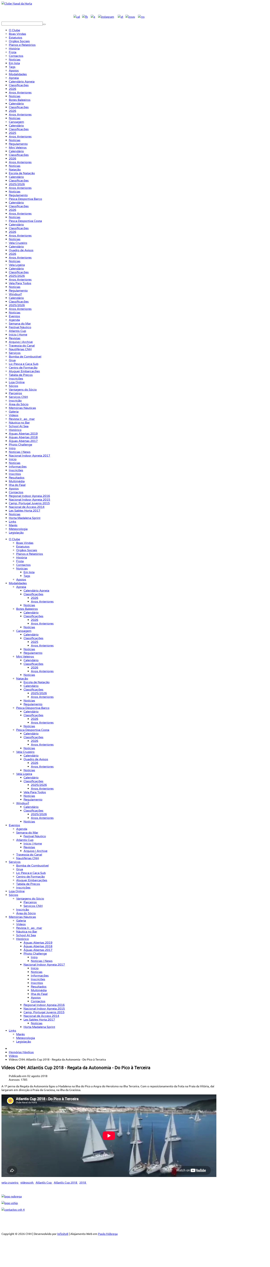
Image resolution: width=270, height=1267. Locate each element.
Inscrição (22, 909)
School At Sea (26, 935)
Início (35, 968)
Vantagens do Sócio (30, 898)
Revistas (29, 847)
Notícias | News (42, 961)
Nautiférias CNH (27, 858)
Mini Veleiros (25, 656)
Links (12, 1030)
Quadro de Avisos (36, 759)
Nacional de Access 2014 (41, 1016)
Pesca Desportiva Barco (32, 708)
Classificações (33, 594)
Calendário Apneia (36, 590)
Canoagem (23, 631)
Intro (34, 957)
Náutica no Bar (26, 931)
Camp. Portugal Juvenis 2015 (44, 1012)
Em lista (29, 572)
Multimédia (39, 990)
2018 (83, 1182)
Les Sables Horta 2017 (39, 1019)
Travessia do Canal (29, 854)
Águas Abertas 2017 (38, 950)
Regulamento (33, 653)
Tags (27, 576)
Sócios (13, 895)
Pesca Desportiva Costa (32, 730)
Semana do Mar (27, 832)
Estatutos (23, 546)
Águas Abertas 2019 (38, 942)
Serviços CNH (33, 906)
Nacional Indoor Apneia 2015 (44, 1008)
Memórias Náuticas (22, 917)
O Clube (14, 539)
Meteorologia (25, 1038)
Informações (40, 975)
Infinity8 (62, 1233)
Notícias (22, 568)
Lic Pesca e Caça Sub (31, 873)
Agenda (21, 829)
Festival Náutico (35, 836)
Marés (20, 1034)
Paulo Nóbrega (108, 1233)
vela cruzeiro (10, 1182)
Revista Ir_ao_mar (29, 928)
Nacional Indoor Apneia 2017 (44, 964)
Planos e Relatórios (29, 554)
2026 (34, 598)
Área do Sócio (26, 913)
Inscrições (23, 887)
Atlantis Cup (24, 840)
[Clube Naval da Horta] (16, 3)
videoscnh (27, 1182)
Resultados (38, 986)
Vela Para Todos (35, 792)
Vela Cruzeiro (25, 752)
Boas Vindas (24, 543)
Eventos (14, 825)
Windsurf (22, 803)
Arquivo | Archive (35, 851)
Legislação (23, 1041)
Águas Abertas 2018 (38, 946)
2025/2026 (39, 693)
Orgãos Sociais (26, 550)
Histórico (22, 939)
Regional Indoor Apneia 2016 (44, 1005)
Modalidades (18, 583)
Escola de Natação (37, 682)
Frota (20, 561)
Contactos (23, 565)
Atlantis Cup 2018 (66, 1182)
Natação (22, 678)
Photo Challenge (35, 953)
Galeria (21, 920)
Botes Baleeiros (27, 609)
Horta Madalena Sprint (39, 1027)
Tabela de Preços (28, 884)
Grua (19, 869)
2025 (34, 642)
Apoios (21, 579)
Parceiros (30, 902)
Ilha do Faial (39, 994)
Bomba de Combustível (32, 865)
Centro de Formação (30, 876)
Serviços (15, 862)
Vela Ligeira (24, 774)
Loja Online (17, 891)
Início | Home (33, 843)
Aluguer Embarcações (31, 880)
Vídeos (21, 924)
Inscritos (37, 983)
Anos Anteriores (42, 601)
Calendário (31, 612)
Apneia (21, 587)
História (21, 557)
